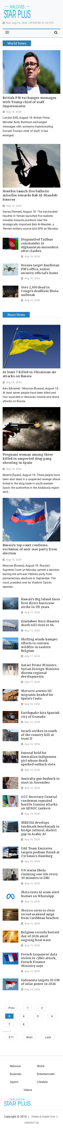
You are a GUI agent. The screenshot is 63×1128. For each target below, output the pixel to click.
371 (11, 1037)
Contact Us (31, 1122)
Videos (27, 1090)
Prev (11, 1008)
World (40, 1066)
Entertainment (46, 1074)
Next (29, 1037)
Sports (14, 1082)
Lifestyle (42, 1082)
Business (15, 1074)
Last (48, 1037)
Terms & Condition (43, 1116)
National (15, 1066)
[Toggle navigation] (7, 32)
